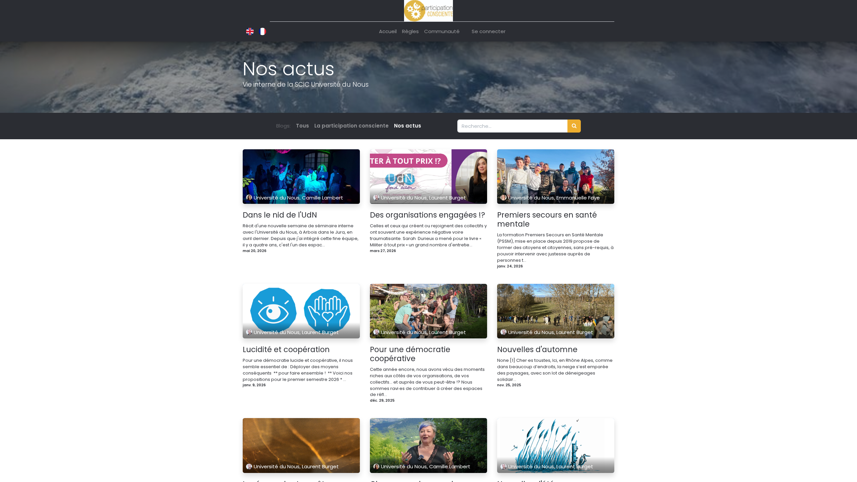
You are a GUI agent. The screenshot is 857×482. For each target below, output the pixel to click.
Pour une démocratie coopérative (410, 354)
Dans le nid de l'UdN (280, 215)
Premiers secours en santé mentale (547, 220)
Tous (302, 125)
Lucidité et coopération (286, 349)
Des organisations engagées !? (427, 215)
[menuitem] (387, 31)
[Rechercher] (574, 126)
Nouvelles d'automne (537, 349)
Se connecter (488, 31)
